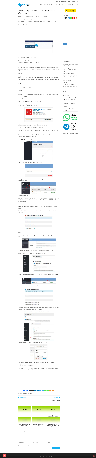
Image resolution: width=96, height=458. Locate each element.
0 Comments (45, 16)
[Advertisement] (39, 34)
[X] (31, 390)
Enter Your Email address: (68, 39)
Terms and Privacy (74, 1)
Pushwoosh (20, 98)
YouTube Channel (41, 368)
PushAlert (20, 90)
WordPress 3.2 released (24, 413)
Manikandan (38, 16)
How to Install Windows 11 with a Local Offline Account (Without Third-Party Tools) (70, 99)
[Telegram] (41, 390)
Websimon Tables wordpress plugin (38, 425)
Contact (68, 1)
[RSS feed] (76, 18)
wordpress (30, 393)
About (58, 1)
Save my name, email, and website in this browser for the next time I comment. (36, 445)
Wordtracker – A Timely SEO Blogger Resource (24, 425)
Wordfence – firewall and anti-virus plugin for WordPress (38, 414)
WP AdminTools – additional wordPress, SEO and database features (53, 425)
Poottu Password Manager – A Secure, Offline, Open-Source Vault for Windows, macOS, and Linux (70, 75)
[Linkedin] (36, 390)
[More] (51, 390)
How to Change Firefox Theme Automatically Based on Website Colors (69, 69)
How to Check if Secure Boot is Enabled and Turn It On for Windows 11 (69, 80)
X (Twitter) (25, 369)
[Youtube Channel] (73, 18)
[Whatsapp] (46, 390)
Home (55, 1)
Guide (19, 232)
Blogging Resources (30, 16)
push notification (26, 393)
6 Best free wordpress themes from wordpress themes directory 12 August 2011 (53, 415)
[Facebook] (25, 390)
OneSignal (21, 393)
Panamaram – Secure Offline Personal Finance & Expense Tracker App (70, 86)
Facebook (31, 369)
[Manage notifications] (94, 456)
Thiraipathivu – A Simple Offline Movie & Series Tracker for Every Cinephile (69, 105)
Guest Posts (63, 1)
